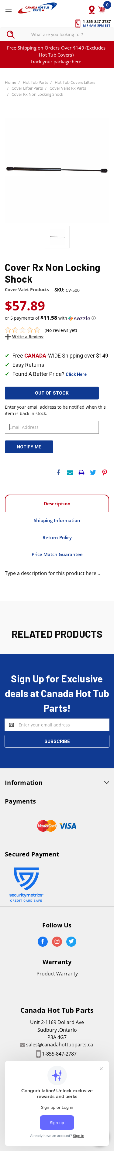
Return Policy (57, 537)
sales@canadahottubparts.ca (59, 1044)
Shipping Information (57, 520)
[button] (57, 318)
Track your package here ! (57, 61)
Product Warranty (57, 973)
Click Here (76, 374)
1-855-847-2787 (59, 1053)
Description (57, 503)
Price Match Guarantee (57, 554)
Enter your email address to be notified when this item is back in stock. (55, 410)
